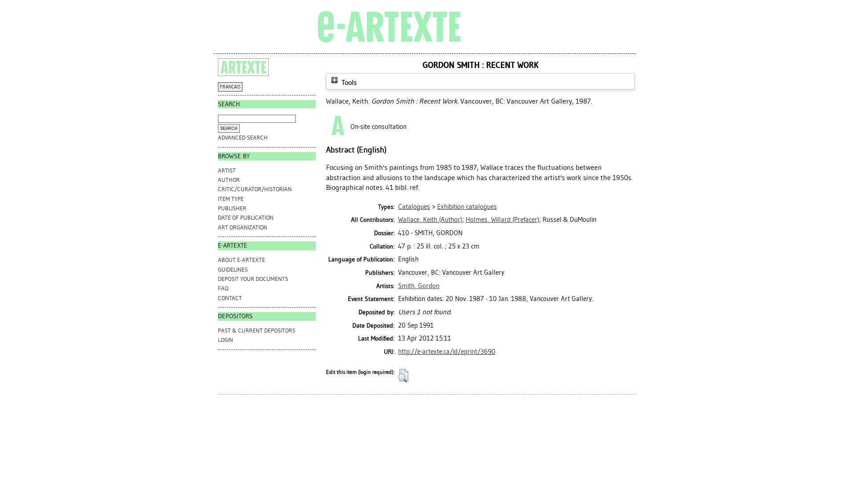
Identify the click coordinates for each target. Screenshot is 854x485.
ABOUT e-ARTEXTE (241, 260)
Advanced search (243, 137)
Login (225, 340)
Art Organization (242, 227)
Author (229, 179)
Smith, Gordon (418, 286)
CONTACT (230, 298)
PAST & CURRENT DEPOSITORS (256, 330)
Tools (348, 82)
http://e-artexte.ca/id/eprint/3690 (446, 352)
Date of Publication (246, 217)
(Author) (430, 220)
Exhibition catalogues (467, 207)
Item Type (231, 199)
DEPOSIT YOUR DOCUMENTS (253, 279)
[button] (403, 376)
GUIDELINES (233, 269)
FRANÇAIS (230, 87)
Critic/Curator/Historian (255, 189)
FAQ (223, 288)
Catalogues (414, 207)
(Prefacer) (502, 220)
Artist (227, 170)
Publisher (232, 208)
